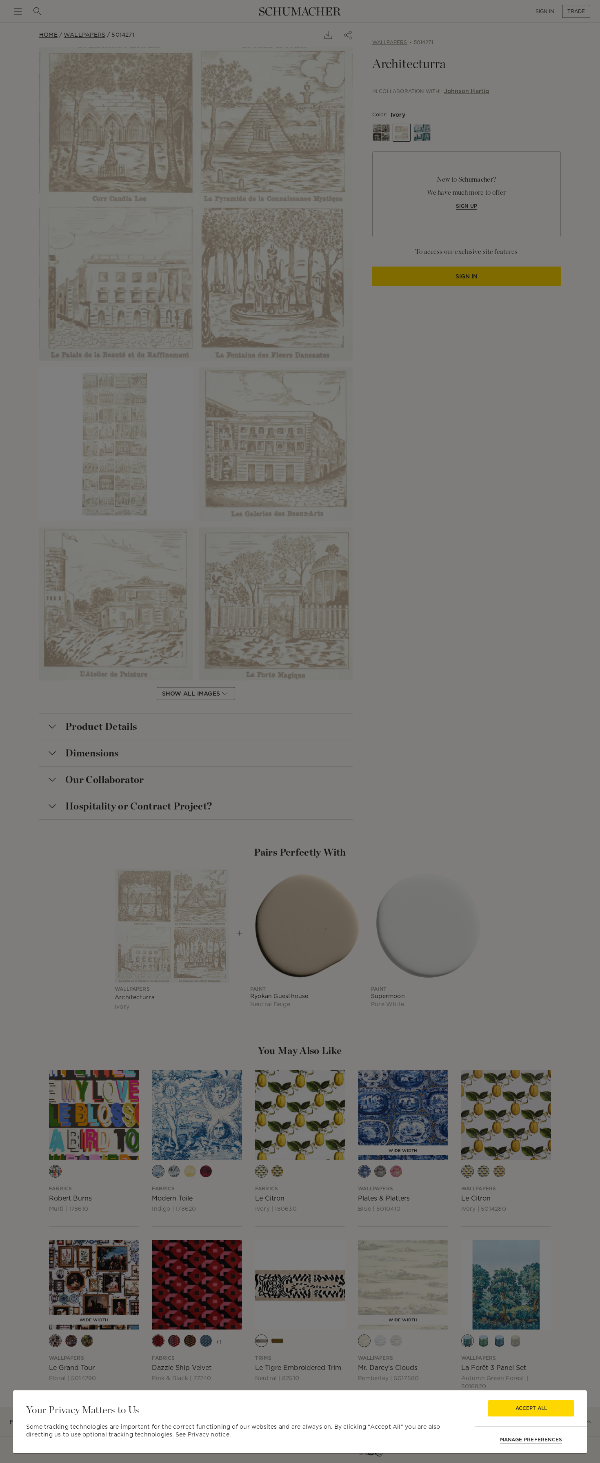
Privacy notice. (209, 1434)
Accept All (531, 1408)
